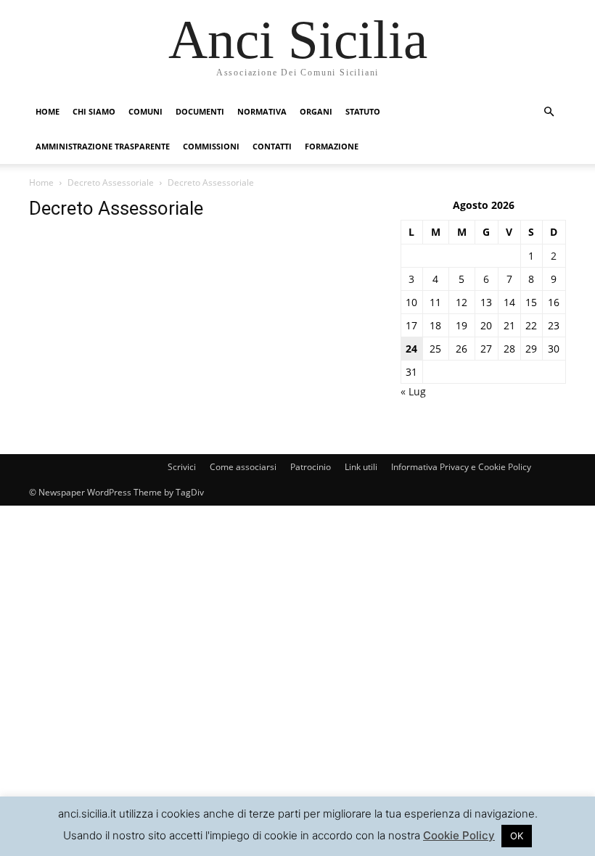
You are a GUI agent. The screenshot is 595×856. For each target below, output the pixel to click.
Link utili (361, 467)
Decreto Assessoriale (110, 182)
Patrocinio (310, 467)
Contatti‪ (272, 146)
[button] (548, 112)
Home (48, 111)
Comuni (145, 111)
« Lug (413, 391)
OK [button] (516, 835)
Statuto (362, 111)
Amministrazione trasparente (103, 146)
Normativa (262, 111)
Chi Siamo (94, 111)
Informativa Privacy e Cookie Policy (461, 467)
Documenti (200, 111)
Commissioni (211, 146)
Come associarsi (243, 467)
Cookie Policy (459, 835)
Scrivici (182, 467)
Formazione (331, 146)
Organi (316, 111)
